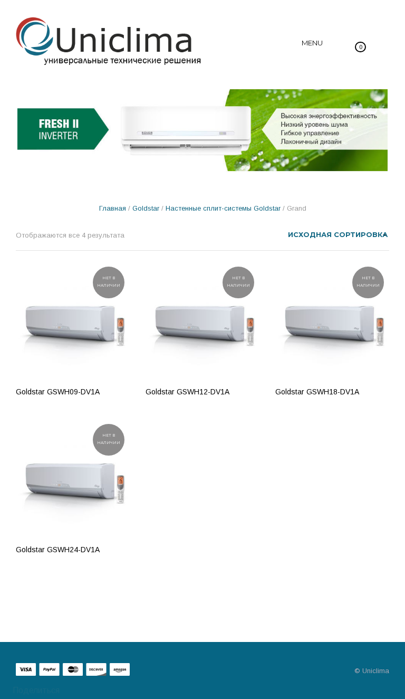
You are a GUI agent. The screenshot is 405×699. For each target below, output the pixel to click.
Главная (112, 208)
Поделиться (35, 690)
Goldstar (145, 208)
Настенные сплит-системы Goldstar (223, 208)
